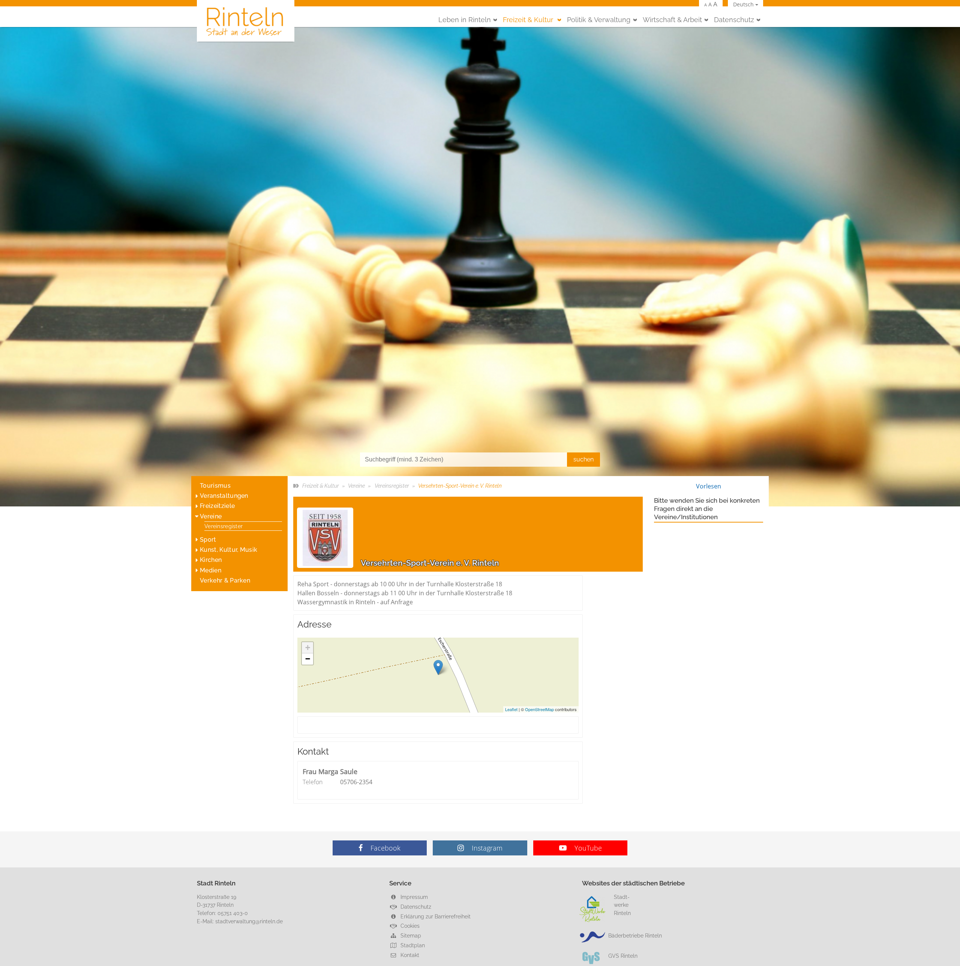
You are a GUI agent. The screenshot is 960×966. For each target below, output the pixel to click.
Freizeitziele (217, 505)
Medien (210, 570)
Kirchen (211, 559)
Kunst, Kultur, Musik (228, 549)
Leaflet (511, 709)
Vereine (211, 516)
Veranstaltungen (224, 495)
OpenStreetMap (539, 709)
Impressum (413, 897)
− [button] (307, 658)
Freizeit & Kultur (529, 20)
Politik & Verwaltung (598, 20)
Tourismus (215, 485)
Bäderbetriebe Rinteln (635, 935)
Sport (208, 539)
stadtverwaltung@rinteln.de (249, 921)
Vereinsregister (223, 526)
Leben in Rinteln (464, 20)
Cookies (409, 926)
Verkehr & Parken (225, 580)
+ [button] (307, 647)
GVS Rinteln (623, 956)
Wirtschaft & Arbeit (672, 20)
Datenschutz (734, 20)
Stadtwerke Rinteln (622, 905)
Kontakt (409, 955)
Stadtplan (412, 945)
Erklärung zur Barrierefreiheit (435, 916)
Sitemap (410, 935)
